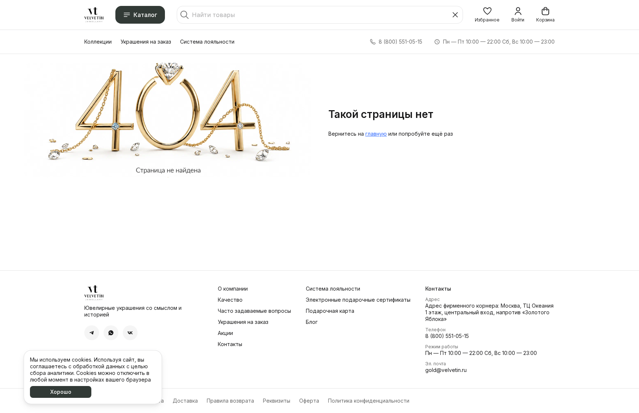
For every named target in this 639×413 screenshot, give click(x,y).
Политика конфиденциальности (368, 400)
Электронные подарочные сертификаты (358, 300)
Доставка (185, 400)
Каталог (145, 14)
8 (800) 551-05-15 (447, 336)
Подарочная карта (330, 311)
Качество (230, 300)
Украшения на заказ (146, 41)
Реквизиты (276, 400)
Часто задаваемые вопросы (254, 311)
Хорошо (60, 392)
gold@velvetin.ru (446, 370)
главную (376, 134)
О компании (233, 288)
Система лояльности (207, 41)
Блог (312, 322)
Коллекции (98, 41)
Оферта (309, 400)
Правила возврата (230, 400)
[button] (487, 15)
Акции (225, 333)
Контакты (230, 344)
